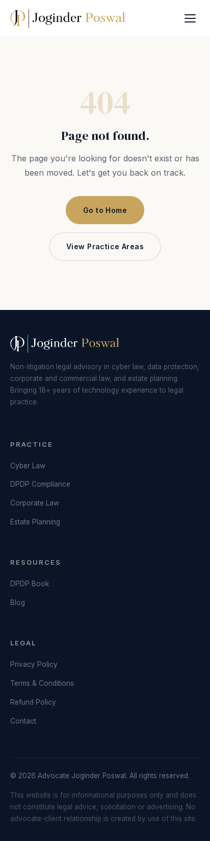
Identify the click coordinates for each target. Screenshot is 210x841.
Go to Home (105, 210)
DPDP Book (29, 584)
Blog (17, 602)
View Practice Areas (105, 246)
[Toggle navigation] (190, 18)
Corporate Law (34, 503)
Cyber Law (27, 466)
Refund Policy (33, 702)
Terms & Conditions (42, 683)
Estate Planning (35, 522)
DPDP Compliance (40, 484)
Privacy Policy (34, 664)
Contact (23, 721)
